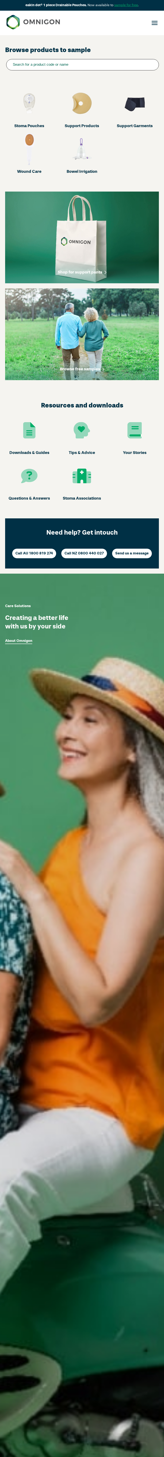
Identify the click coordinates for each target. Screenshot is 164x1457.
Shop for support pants (80, 272)
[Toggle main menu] (155, 23)
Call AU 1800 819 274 (34, 553)
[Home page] (33, 23)
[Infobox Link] (29, 108)
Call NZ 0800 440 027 (84, 553)
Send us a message (132, 553)
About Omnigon (18, 641)
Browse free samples (80, 369)
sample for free (126, 5)
